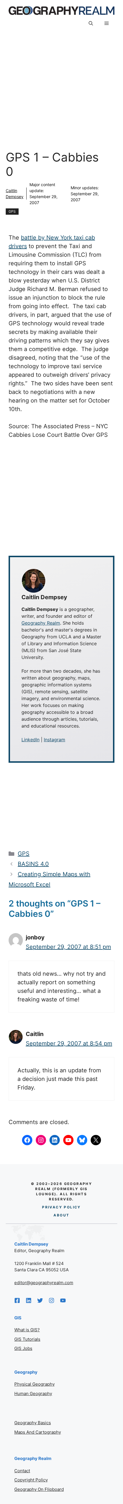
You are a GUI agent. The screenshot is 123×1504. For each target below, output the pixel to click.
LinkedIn (30, 739)
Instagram (54, 739)
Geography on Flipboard (39, 1489)
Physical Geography (34, 1384)
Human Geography (33, 1393)
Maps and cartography (37, 1432)
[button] (91, 23)
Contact (22, 1470)
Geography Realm (40, 623)
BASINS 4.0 (33, 863)
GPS (12, 211)
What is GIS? (27, 1329)
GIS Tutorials (27, 1339)
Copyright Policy (31, 1480)
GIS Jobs (23, 1348)
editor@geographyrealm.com (43, 1282)
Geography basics (32, 1422)
